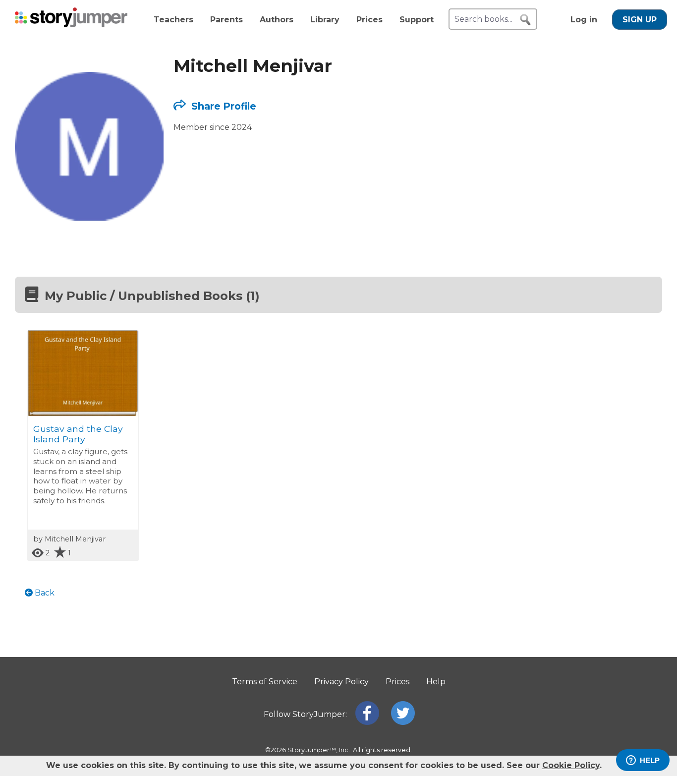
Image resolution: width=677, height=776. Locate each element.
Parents (226, 19)
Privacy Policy (341, 681)
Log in (583, 19)
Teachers (173, 19)
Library (324, 19)
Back (44, 592)
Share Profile (222, 106)
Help (436, 681)
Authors (276, 19)
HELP (650, 760)
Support (416, 19)
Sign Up (639, 19)
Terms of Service (264, 681)
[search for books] (525, 20)
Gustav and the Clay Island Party (78, 433)
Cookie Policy (571, 765)
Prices (369, 19)
